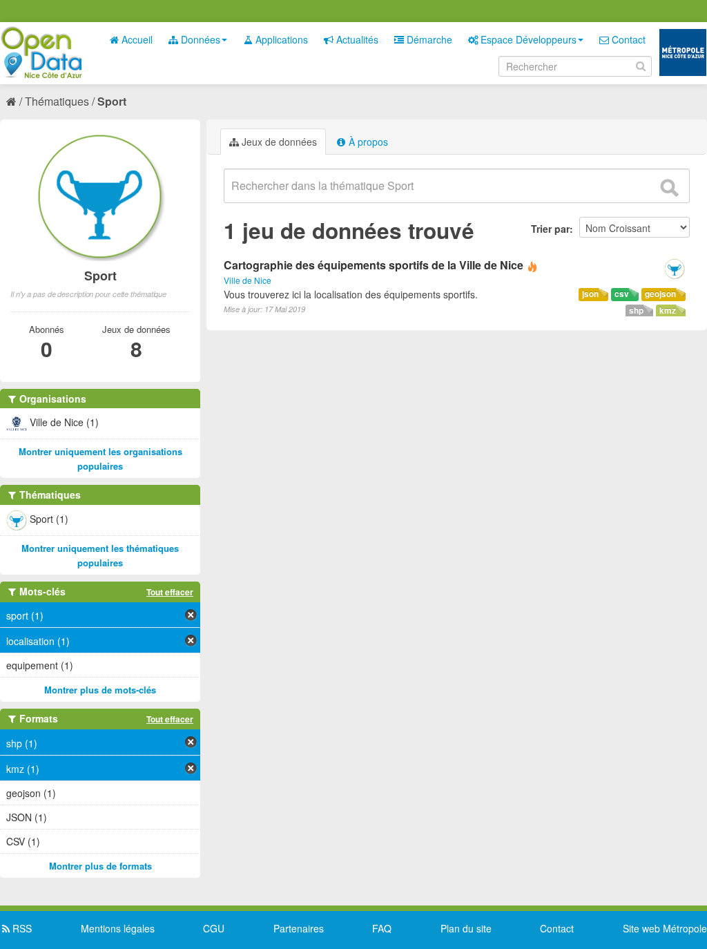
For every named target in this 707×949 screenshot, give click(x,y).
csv (621, 294)
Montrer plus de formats (100, 865)
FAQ (381, 928)
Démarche (428, 39)
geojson (660, 294)
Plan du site (466, 928)
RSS (21, 928)
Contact (627, 39)
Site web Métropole (665, 928)
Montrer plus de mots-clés (100, 689)
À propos (367, 141)
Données (199, 39)
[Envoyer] (669, 188)
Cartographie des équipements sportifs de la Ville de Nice (373, 265)
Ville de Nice (247, 280)
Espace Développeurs (527, 39)
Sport (111, 101)
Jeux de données (278, 141)
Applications (280, 39)
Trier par (550, 229)
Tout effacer (169, 592)
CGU (213, 928)
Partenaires (298, 928)
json (590, 294)
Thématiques (57, 101)
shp (636, 310)
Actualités (355, 39)
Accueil (136, 39)
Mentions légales (118, 928)
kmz (667, 310)
